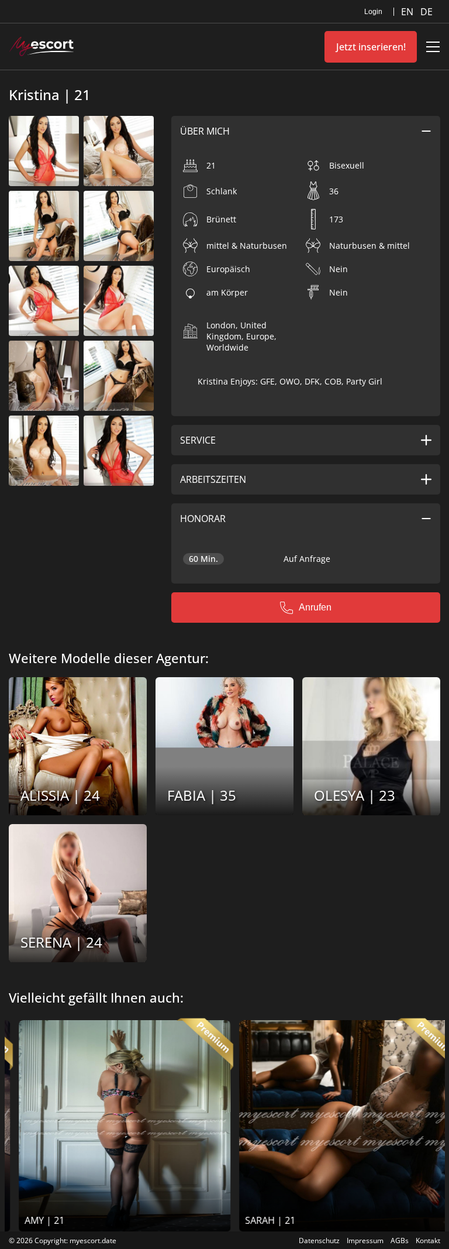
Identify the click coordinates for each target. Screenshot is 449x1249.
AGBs (400, 1240)
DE (426, 11)
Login (373, 12)
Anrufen (315, 607)
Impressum (365, 1240)
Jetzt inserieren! (371, 46)
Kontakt (428, 1240)
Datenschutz (319, 1240)
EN (408, 11)
